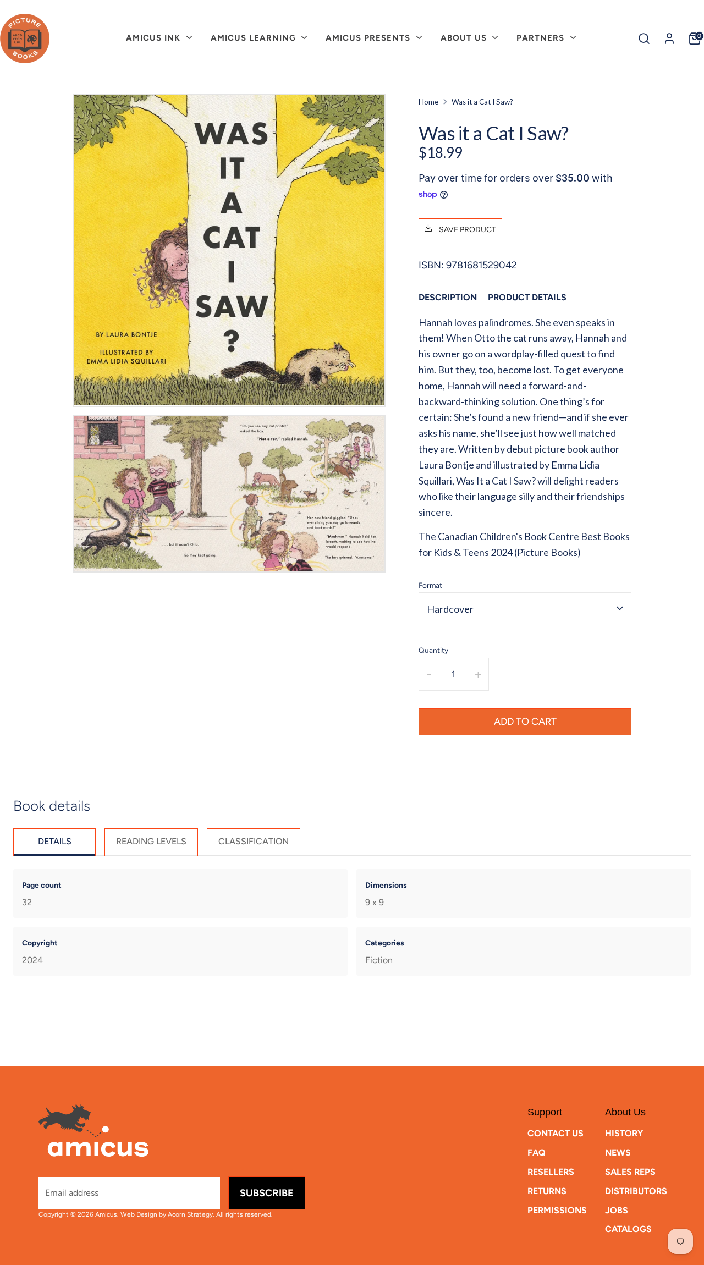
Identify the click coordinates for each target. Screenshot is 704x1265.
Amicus (106, 1214)
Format (430, 584)
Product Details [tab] (527, 297)
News (618, 1152)
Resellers (550, 1172)
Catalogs (628, 1229)
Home (428, 101)
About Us (465, 38)
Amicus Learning (255, 38)
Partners (541, 38)
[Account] (669, 38)
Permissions (557, 1210)
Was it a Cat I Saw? (482, 101)
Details (55, 841)
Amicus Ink (154, 38)
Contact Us (555, 1133)
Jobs (616, 1210)
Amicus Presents (369, 38)
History (624, 1133)
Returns (546, 1191)
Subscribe (267, 1193)
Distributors (636, 1191)
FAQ (536, 1152)
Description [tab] (448, 297)
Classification (253, 841)
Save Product (466, 229)
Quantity (433, 649)
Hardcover (450, 608)
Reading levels (151, 841)
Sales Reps (630, 1172)
